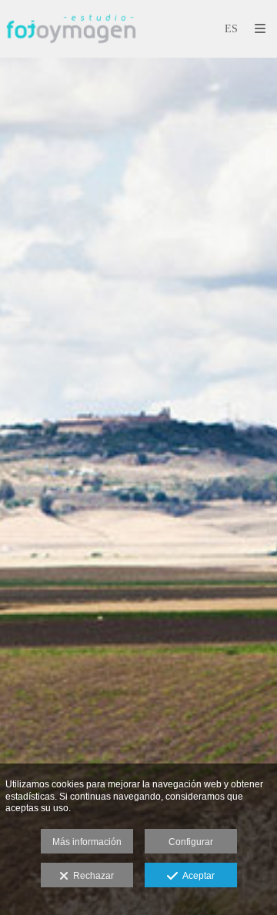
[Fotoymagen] (71, 29)
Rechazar (91, 875)
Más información (87, 842)
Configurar (191, 842)
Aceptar (196, 875)
